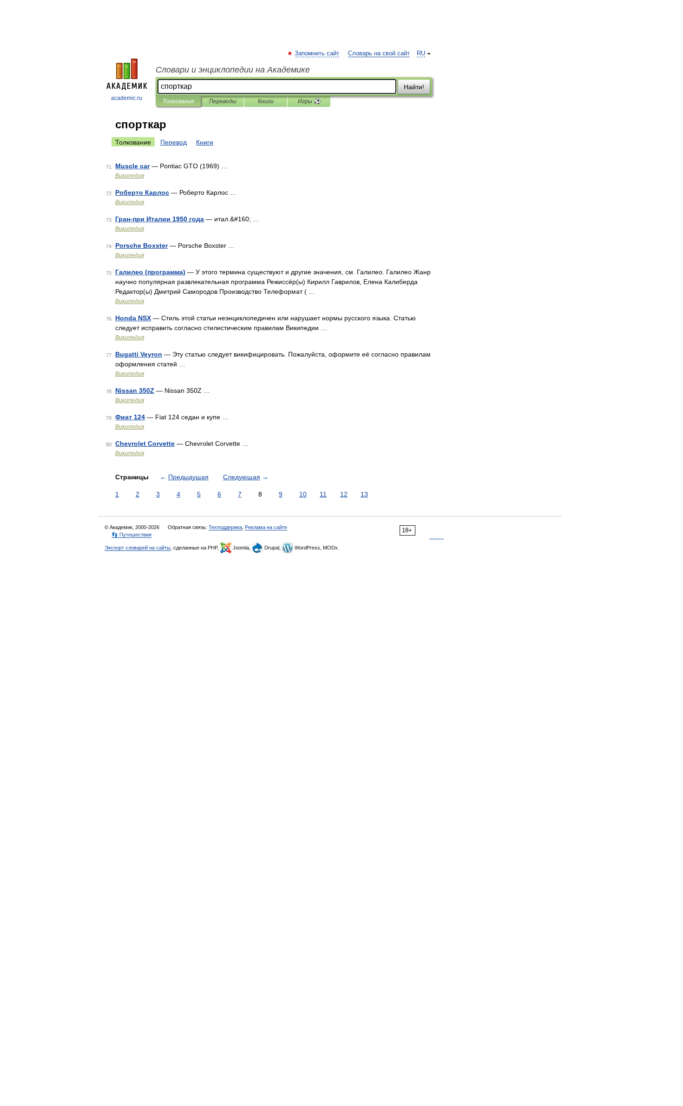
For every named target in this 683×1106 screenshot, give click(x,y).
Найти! (414, 87)
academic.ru (126, 98)
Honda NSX (133, 318)
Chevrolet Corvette (145, 443)
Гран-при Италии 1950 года (159, 219)
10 (303, 494)
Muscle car (132, 166)
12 (344, 494)
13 (364, 494)
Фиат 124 (130, 417)
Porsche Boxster (141, 245)
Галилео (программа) (150, 272)
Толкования (178, 101)
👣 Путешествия (131, 534)
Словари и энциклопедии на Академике (233, 69)
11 (323, 494)
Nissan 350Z (134, 390)
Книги (266, 101)
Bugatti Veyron (138, 354)
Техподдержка (225, 527)
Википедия (129, 175)
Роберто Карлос (142, 192)
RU (421, 53)
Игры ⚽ (309, 101)
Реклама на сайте (266, 527)
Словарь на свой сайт (379, 53)
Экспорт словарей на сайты (138, 547)
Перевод (173, 142)
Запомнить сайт (317, 53)
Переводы (222, 101)
